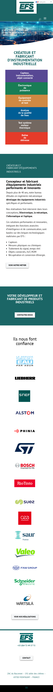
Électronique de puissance (24, 88)
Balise (25, 135)
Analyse (25, 110)
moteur (25, 125)
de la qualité (24, 112)
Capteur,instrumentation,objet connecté (25, 75)
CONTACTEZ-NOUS (25, 315)
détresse (24, 140)
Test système (24, 122)
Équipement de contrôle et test (24, 100)
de (25, 137)
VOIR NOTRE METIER (17, 265)
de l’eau (25, 115)
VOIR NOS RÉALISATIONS (25, 616)
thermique (24, 127)
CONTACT (26, 658)
